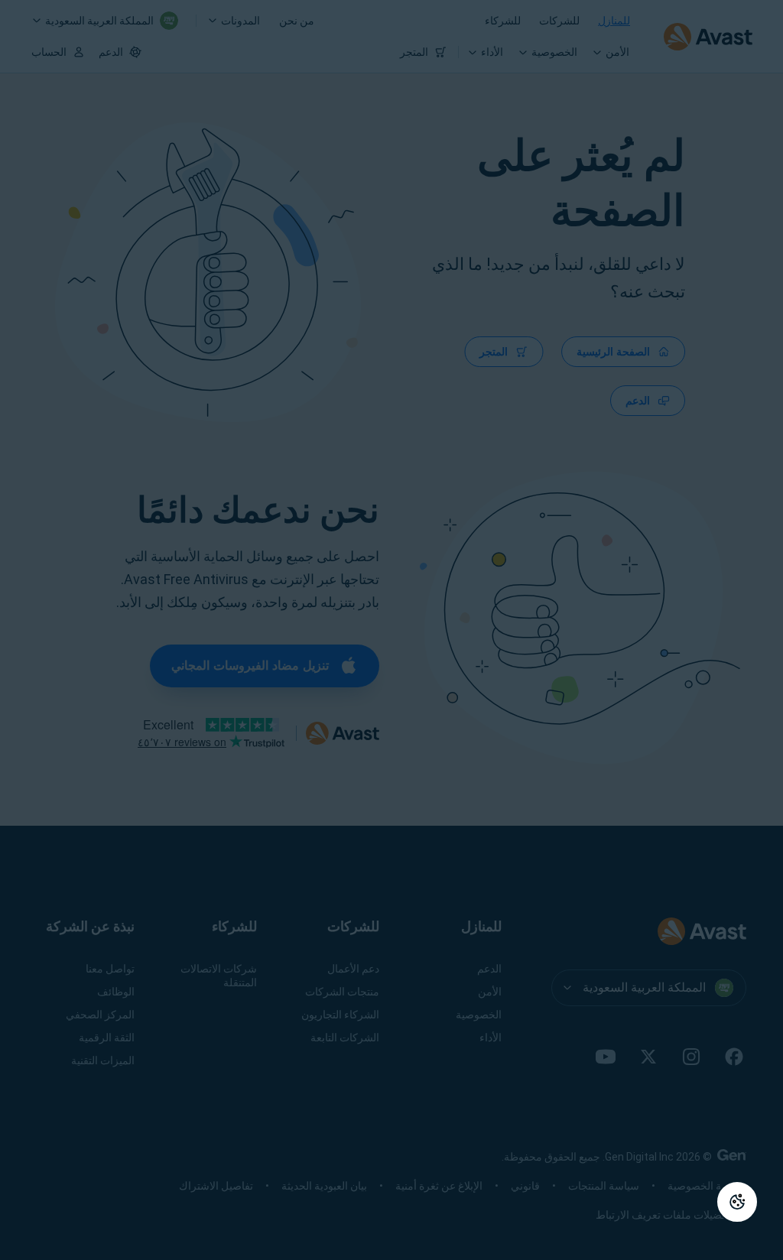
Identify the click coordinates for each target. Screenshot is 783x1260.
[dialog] (391, 630)
